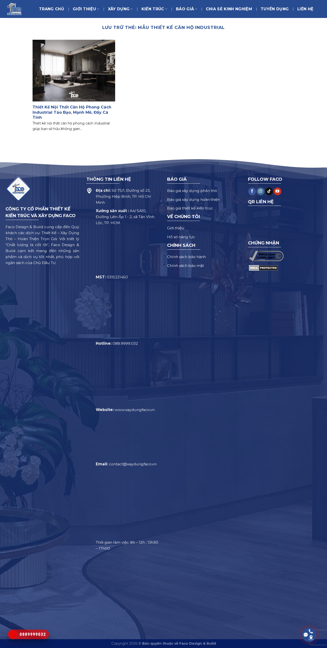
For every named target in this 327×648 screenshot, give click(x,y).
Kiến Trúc (152, 9)
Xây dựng (119, 9)
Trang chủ (51, 9)
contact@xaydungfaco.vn (133, 464)
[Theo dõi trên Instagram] (260, 191)
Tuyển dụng (275, 9)
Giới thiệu (84, 9)
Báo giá (185, 9)
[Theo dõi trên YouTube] (277, 191)
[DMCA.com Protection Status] (263, 267)
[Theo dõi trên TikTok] (269, 191)
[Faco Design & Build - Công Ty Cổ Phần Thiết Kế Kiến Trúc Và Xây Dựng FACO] (17, 9)
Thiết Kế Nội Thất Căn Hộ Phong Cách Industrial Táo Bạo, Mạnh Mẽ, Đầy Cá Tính (72, 112)
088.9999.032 (125, 343)
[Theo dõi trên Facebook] (252, 191)
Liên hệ (305, 9)
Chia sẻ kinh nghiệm (229, 9)
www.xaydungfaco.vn (135, 409)
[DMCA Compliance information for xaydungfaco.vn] (266, 256)
